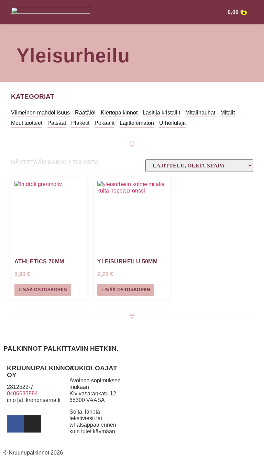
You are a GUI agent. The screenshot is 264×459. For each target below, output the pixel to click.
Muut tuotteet (26, 123)
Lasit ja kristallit (161, 113)
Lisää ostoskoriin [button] (43, 289)
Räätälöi (85, 113)
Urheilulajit (172, 123)
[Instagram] (32, 424)
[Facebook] (15, 424)
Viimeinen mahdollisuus (40, 113)
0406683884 (22, 393)
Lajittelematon (137, 123)
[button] (217, 12)
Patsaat (56, 123)
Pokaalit (104, 123)
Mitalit (227, 113)
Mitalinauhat (200, 113)
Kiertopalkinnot (119, 113)
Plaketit (80, 123)
